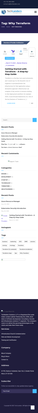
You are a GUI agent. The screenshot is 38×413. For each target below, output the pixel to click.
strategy (12, 245)
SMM (26, 241)
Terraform (10, 58)
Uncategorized (7, 189)
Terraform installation (25, 249)
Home (3, 27)
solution (32, 241)
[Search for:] (19, 120)
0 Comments (10, 65)
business (4, 241)
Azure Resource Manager (9, 133)
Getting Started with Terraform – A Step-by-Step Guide (17, 71)
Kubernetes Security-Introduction (12, 136)
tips (16, 253)
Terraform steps (7, 253)
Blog (8, 27)
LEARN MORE (11, 103)
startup (4, 245)
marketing (13, 241)
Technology (5, 183)
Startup (4, 180)
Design (3, 174)
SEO (20, 241)
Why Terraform (24, 253)
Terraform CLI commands (9, 249)
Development (6, 177)
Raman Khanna (22, 63)
